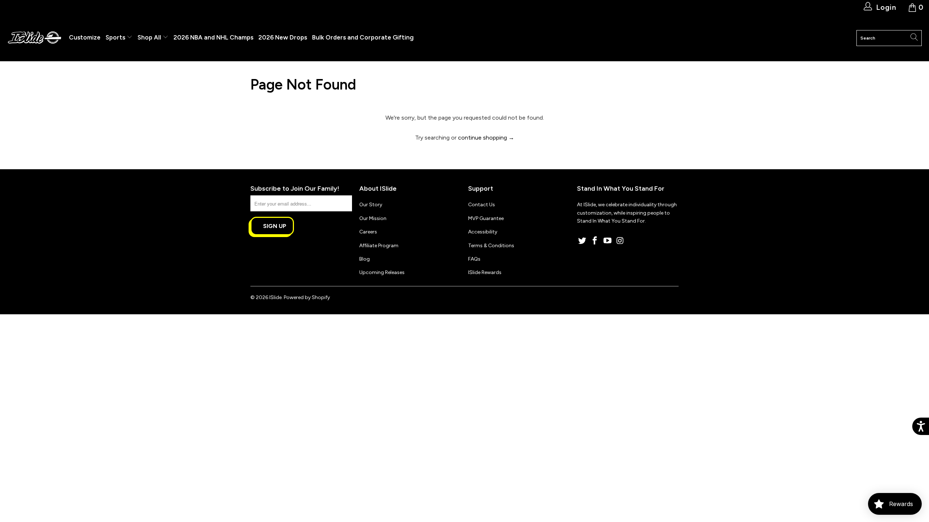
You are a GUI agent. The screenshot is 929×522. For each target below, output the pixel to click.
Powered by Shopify (307, 297)
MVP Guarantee (486, 218)
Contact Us (481, 205)
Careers (368, 232)
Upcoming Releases (382, 272)
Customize (85, 37)
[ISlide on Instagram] (620, 241)
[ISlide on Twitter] (582, 241)
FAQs (474, 259)
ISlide (275, 297)
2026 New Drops (282, 37)
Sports (116, 37)
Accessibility (482, 232)
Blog (364, 259)
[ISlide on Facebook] (595, 241)
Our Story (370, 205)
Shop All (149, 37)
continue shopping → (486, 137)
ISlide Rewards (485, 272)
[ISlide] (34, 38)
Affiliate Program (378, 246)
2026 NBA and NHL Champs (213, 37)
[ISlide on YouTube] (607, 241)
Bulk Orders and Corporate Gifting (363, 37)
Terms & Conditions (491, 246)
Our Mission (372, 218)
